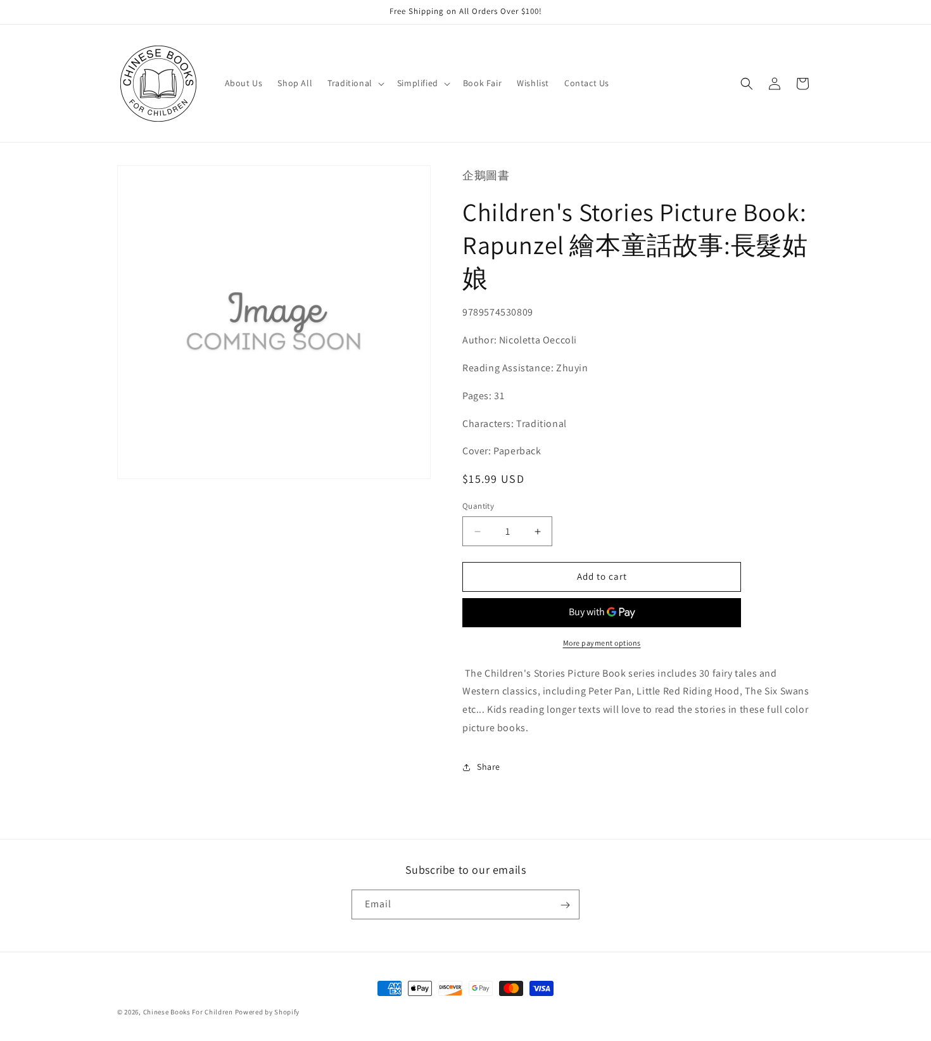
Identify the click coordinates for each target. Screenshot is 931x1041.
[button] (355, 83)
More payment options (602, 643)
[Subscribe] (565, 905)
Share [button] (488, 767)
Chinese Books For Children (188, 1011)
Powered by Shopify (267, 1011)
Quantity (478, 506)
